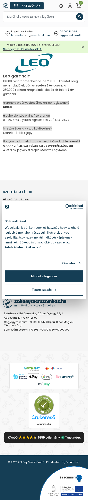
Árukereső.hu (44, 424)
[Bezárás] (82, 47)
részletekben (41, 35)
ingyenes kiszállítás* (73, 35)
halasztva (18, 35)
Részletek (68, 263)
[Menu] (61, 6)
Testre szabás (42, 289)
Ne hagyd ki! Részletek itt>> (22, 49)
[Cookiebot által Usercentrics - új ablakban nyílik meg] (65, 206)
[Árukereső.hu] (44, 405)
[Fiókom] (70, 6)
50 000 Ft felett (69, 31)
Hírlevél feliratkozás (16, 199)
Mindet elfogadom (44, 276)
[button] (44, 437)
